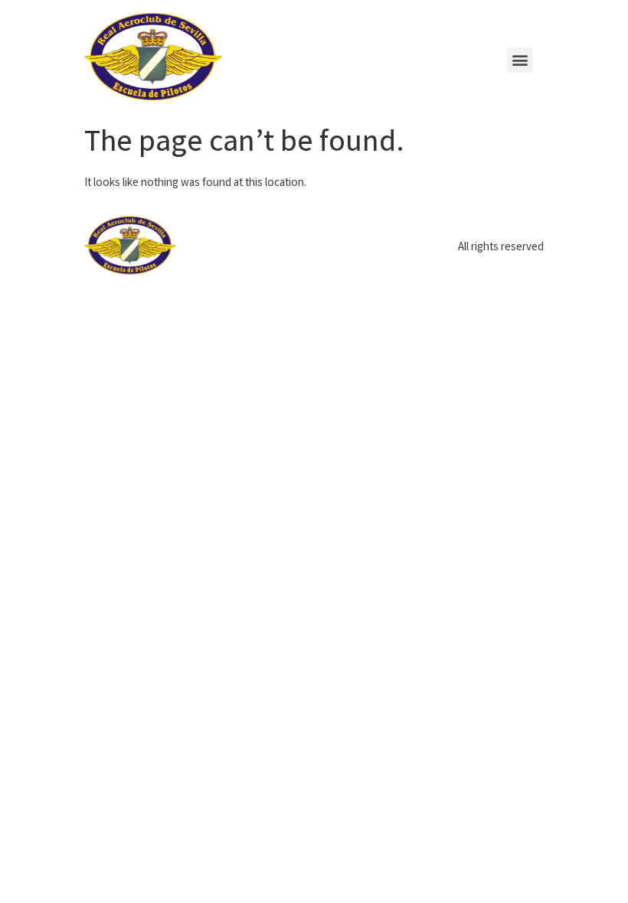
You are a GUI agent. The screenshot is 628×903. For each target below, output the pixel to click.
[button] (519, 60)
